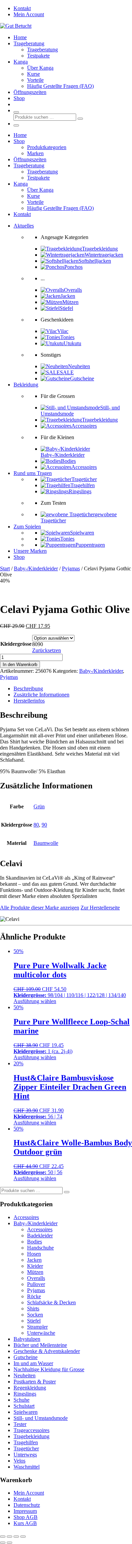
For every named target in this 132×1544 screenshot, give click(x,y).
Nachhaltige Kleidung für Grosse (49, 1369)
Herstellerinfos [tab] (29, 701)
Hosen (34, 1254)
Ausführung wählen (35, 1001)
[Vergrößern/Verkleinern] (2, 1537)
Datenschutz (27, 1505)
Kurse (33, 74)
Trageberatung (29, 43)
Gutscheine (26, 1357)
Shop (19, 98)
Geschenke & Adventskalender (47, 1351)
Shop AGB (26, 1517)
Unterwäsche (41, 1333)
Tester (20, 1424)
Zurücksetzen (46, 650)
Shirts (33, 1308)
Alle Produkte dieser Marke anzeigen (39, 907)
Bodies (34, 1241)
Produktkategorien (46, 147)
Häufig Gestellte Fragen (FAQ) (60, 86)
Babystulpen (27, 1339)
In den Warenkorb (20, 664)
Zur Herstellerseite (100, 907)
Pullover (36, 1284)
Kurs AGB (25, 1523)
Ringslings (25, 1394)
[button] (24, 226)
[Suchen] (80, 119)
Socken (35, 1314)
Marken (35, 153)
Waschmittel (27, 1467)
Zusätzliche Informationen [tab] (41, 694)
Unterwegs (25, 1454)
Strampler (37, 1327)
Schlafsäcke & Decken (51, 1302)
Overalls (36, 1278)
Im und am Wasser (33, 1363)
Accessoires (26, 1217)
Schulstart (24, 1406)
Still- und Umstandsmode (41, 1418)
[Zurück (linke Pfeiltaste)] (2, 1543)
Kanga (21, 62)
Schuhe (21, 1400)
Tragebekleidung (31, 1436)
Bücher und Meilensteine (40, 1345)
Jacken (34, 1260)
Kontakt (22, 8)
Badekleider (40, 1235)
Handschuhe (40, 1248)
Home (20, 37)
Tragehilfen (26, 1442)
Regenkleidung (30, 1388)
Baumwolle (46, 843)
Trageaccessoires (31, 1430)
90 (44, 825)
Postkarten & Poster (35, 1381)
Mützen (35, 1272)
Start (5, 568)
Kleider (35, 1266)
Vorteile (35, 80)
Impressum (25, 1511)
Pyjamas (71, 568)
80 (36, 825)
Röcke (34, 1296)
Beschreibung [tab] (28, 688)
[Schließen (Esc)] (23, 1537)
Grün (39, 806)
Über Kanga (40, 68)
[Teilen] (16, 1537)
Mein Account (29, 14)
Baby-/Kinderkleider (36, 568)
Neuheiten (25, 1375)
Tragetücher (26, 1448)
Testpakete (38, 55)
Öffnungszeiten (30, 92)
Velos (19, 1461)
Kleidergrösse (15, 644)
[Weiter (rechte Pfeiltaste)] (9, 1543)
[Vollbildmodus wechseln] (9, 1537)
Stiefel (34, 1321)
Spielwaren (26, 1412)
